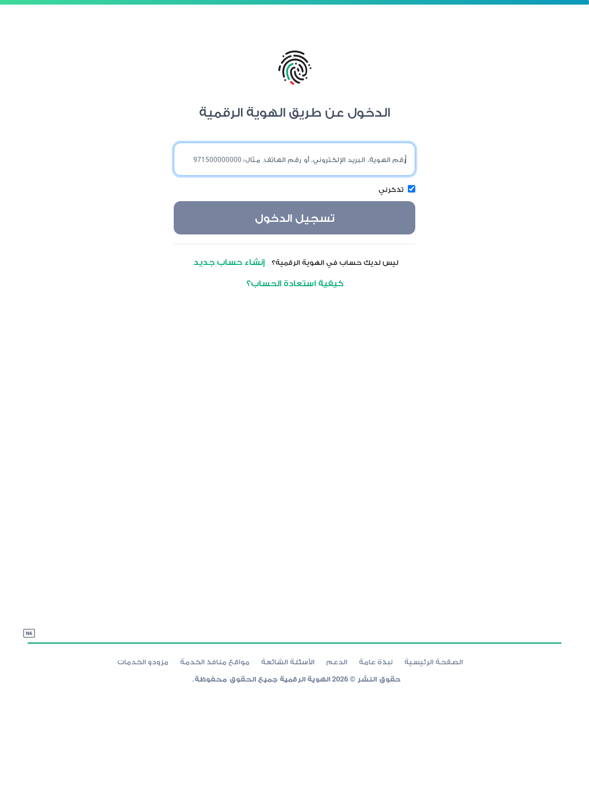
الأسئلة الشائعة (288, 661)
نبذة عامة (376, 661)
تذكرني (391, 189)
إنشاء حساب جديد (231, 261)
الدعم (336, 661)
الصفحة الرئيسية (433, 661)
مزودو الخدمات (143, 661)
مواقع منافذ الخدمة (215, 661)
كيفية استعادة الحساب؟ (294, 282)
